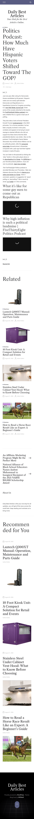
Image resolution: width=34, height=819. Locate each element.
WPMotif (21, 797)
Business (6, 346)
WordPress (20, 795)
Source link (6, 264)
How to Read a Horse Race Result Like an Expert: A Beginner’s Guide (17, 428)
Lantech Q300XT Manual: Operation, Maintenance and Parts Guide (16, 314)
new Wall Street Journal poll (14, 107)
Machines (6, 309)
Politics (6, 27)
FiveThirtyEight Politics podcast (15, 112)
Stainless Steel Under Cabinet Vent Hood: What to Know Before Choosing (16, 390)
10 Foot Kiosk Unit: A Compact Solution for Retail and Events (14, 352)
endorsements (17, 123)
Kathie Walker (20, 83)
